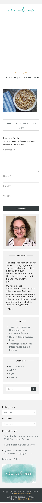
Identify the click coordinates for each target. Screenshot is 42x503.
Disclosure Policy (11, 459)
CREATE (13, 377)
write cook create (22, 493)
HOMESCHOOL (16, 366)
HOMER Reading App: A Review (19, 444)
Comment (9, 149)
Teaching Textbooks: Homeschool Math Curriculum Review (19, 330)
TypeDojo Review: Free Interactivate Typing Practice (20, 346)
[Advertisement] (21, 39)
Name (7, 176)
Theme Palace (25, 499)
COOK (12, 373)
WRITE (12, 370)
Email (7, 185)
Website (7, 195)
